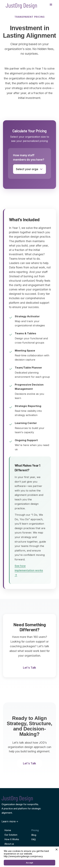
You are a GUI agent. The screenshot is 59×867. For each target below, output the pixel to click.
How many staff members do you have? (28, 157)
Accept (29, 862)
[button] (51, 4)
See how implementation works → (29, 570)
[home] (20, 4)
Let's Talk (29, 667)
